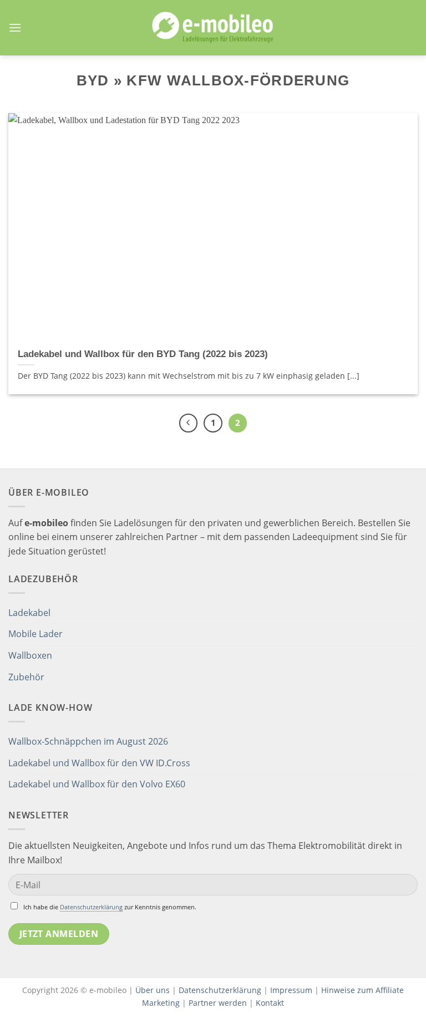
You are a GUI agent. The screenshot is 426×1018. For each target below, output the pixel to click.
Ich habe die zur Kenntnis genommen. (109, 907)
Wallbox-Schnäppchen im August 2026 (88, 741)
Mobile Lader (35, 634)
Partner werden (218, 1002)
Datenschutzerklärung (91, 907)
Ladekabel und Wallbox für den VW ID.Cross (99, 763)
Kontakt (270, 1002)
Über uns (153, 990)
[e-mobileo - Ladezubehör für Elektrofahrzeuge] (213, 27)
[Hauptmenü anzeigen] (15, 27)
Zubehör (26, 677)
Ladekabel (29, 613)
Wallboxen (30, 655)
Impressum (291, 990)
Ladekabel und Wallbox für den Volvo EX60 (96, 784)
